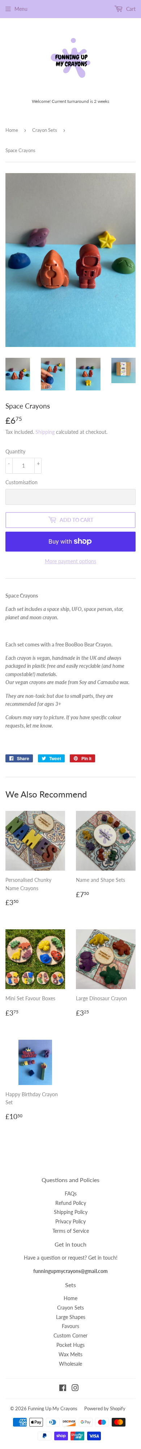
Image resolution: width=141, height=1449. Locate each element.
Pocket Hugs (70, 1345)
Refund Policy (70, 1203)
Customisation (21, 482)
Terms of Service (70, 1231)
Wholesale (70, 1364)
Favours (70, 1326)
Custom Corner (70, 1335)
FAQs (71, 1193)
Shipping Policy (70, 1212)
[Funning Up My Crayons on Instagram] (75, 1389)
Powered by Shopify (104, 1408)
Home (11, 130)
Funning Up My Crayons (52, 1408)
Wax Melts (70, 1354)
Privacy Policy (70, 1221)
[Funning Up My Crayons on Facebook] (63, 1389)
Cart (130, 9)
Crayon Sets (44, 130)
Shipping (45, 432)
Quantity (15, 451)
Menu (20, 9)
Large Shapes (70, 1317)
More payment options (70, 561)
